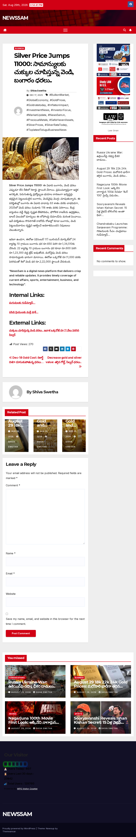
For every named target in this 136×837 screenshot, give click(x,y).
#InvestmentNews (38, 110)
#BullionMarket (59, 94)
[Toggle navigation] (65, 30)
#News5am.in (56, 115)
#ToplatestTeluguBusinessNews (47, 129)
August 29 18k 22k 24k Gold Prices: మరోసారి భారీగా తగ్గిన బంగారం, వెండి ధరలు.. (113, 172)
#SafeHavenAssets (61, 120)
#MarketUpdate (36, 115)
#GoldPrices (57, 100)
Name (11, 553)
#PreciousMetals (37, 120)
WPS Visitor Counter (27, 788)
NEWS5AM (15, 18)
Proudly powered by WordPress (19, 828)
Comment (13, 485)
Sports (78, 714)
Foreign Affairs (17, 678)
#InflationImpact (58, 105)
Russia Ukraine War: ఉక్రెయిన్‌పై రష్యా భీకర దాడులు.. (110, 156)
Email (10, 573)
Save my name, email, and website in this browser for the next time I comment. (45, 621)
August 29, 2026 (21, 692)
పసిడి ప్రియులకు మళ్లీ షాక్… (23, 312)
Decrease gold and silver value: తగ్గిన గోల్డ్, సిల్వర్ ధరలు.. (64, 360)
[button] (124, 30)
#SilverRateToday (56, 124)
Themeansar (9, 831)
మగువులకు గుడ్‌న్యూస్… (22, 302)
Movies (12, 714)
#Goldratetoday (36, 105)
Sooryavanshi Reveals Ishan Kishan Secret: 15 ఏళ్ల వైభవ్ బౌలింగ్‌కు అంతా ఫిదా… (100, 722)
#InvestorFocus (61, 110)
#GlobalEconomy (37, 100)
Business (19, 48)
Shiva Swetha (38, 90)
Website (11, 593)
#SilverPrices (35, 124)
